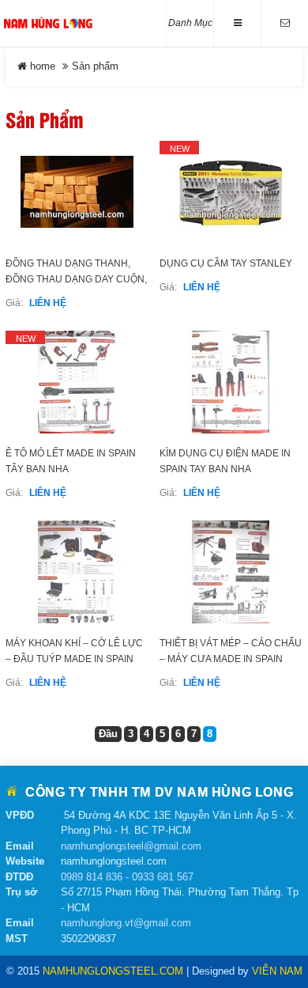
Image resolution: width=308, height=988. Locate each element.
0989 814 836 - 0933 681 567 (127, 877)
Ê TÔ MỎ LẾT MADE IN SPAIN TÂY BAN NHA (71, 461)
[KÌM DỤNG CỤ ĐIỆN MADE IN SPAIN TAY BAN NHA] (231, 382)
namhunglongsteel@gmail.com (131, 846)
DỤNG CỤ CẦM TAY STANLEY (226, 263)
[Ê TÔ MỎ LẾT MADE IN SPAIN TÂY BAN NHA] (77, 382)
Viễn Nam (277, 971)
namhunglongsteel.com (113, 971)
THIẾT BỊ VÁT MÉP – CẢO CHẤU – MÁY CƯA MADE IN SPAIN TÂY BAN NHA (231, 659)
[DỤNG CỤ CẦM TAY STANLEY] (231, 192)
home (41, 66)
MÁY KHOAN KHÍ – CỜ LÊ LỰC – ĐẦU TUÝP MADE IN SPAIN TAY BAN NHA (74, 659)
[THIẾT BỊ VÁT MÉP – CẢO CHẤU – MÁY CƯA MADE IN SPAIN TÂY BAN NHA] (231, 571)
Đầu (108, 734)
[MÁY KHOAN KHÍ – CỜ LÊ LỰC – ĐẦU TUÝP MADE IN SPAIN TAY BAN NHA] (77, 571)
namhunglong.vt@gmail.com (126, 923)
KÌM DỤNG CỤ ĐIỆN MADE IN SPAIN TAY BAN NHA (225, 461)
